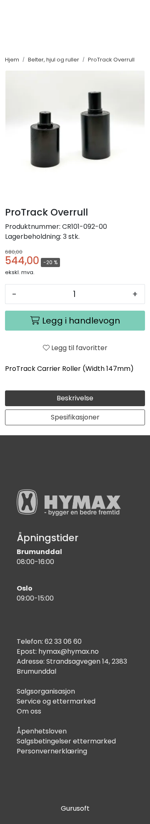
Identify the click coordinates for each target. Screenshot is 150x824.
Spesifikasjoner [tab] (75, 417)
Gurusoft (75, 808)
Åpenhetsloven (42, 731)
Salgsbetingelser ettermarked (66, 741)
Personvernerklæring (52, 751)
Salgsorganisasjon (46, 691)
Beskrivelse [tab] (75, 398)
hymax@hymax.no (68, 651)
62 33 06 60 (63, 641)
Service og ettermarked (56, 701)
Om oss (29, 711)
